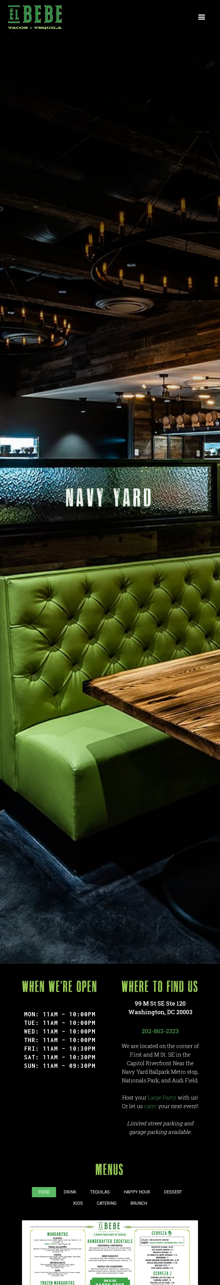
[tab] (44, 1192)
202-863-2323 (160, 1031)
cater (150, 1106)
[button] (202, 17)
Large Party (162, 1097)
